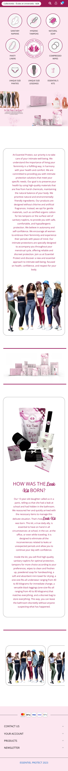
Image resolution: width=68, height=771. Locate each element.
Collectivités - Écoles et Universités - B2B (21, 3)
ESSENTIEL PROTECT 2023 (34, 762)
